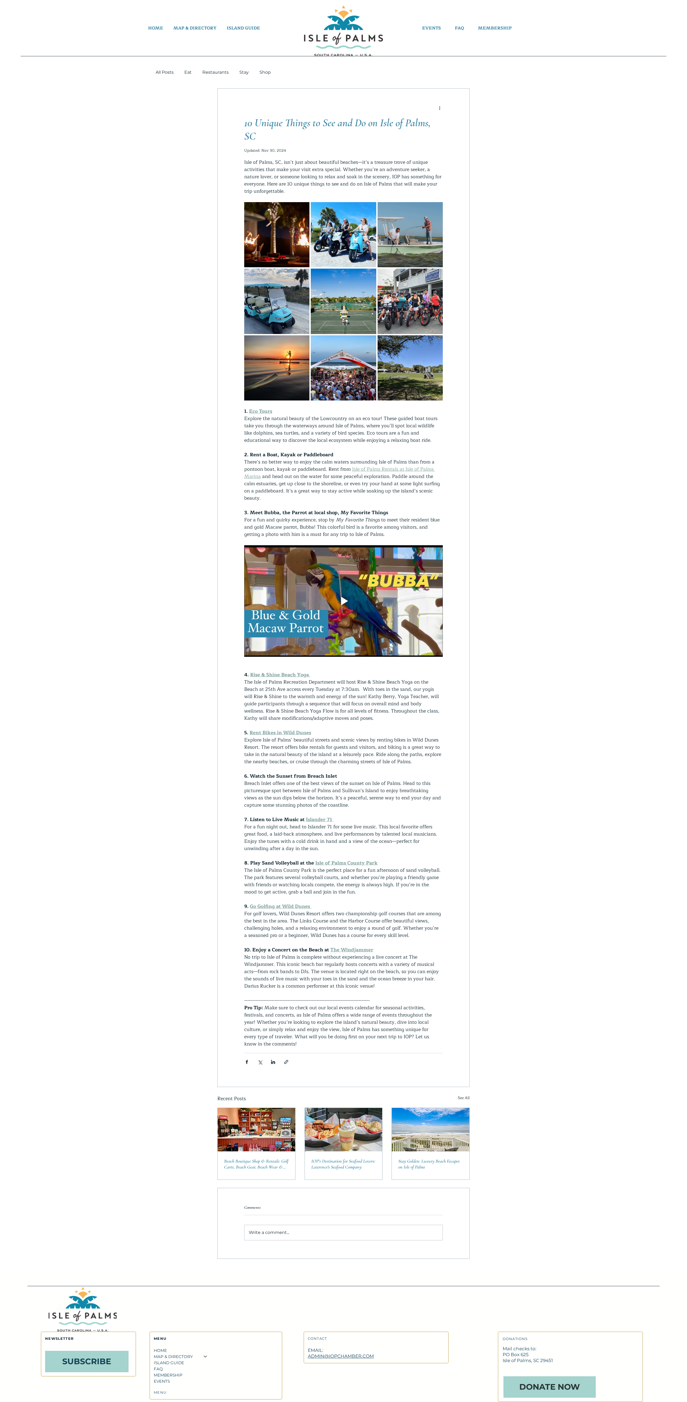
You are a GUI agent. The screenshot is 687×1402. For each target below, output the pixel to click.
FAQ (158, 1368)
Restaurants (215, 72)
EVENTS (162, 1381)
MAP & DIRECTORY (173, 1356)
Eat (188, 72)
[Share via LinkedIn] (273, 1062)
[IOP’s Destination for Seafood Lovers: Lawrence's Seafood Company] (343, 1129)
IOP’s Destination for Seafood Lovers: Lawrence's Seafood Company (343, 1164)
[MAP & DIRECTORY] (205, 1356)
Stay (244, 72)
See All (464, 1098)
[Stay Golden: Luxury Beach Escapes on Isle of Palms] (430, 1129)
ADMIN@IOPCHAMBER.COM (341, 1356)
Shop (265, 72)
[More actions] (439, 108)
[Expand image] (276, 234)
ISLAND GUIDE (169, 1362)
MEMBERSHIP (168, 1375)
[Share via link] (286, 1062)
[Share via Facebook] (246, 1062)
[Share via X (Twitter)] (259, 1062)
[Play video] (343, 601)
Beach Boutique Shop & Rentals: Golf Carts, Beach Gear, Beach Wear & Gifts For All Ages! (256, 1164)
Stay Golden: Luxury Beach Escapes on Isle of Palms (429, 1164)
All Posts (165, 72)
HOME (160, 1350)
